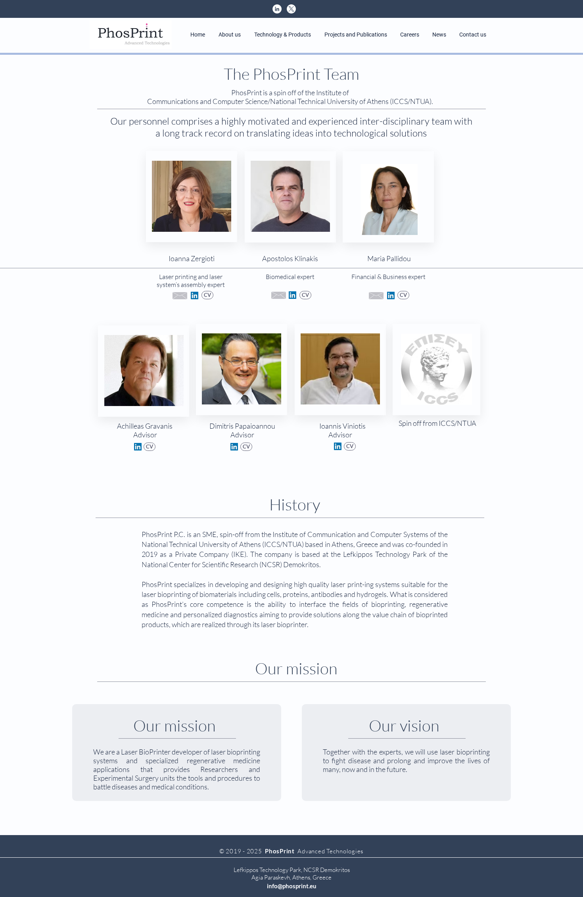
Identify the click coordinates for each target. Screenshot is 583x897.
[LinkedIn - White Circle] (277, 8)
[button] (229, 34)
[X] (291, 8)
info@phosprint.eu (291, 885)
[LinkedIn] (194, 295)
